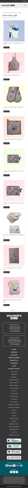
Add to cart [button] (6, 47)
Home (4, 12)
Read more (6, 175)
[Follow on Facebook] (11, 472)
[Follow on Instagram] (14, 472)
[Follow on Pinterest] (17, 472)
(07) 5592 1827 (16, 344)
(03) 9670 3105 (16, 331)
